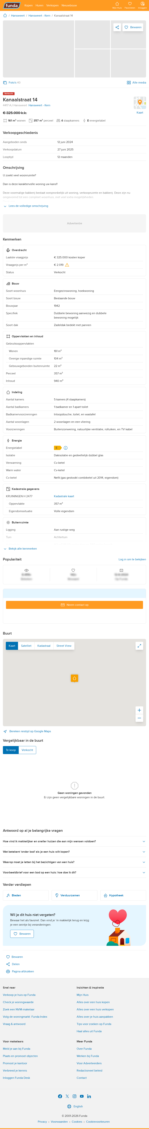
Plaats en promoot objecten (20, 1056)
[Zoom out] (139, 718)
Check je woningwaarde (18, 1002)
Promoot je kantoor (15, 1063)
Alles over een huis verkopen (95, 1009)
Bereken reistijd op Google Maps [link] (30, 731)
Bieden (16, 895)
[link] (38, 48)
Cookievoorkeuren (98, 1122)
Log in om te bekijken (132, 559)
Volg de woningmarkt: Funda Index (25, 1017)
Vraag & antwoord (14, 1024)
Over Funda (84, 1049)
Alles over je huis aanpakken (95, 1017)
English (78, 1106)
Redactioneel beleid (89, 1070)
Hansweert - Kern (39, 105)
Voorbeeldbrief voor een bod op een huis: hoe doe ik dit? (39, 872)
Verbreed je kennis (15, 1070)
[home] (6, 15)
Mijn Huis (82, 995)
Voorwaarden (59, 1122)
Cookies (77, 1122)
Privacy (42, 1122)
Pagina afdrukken (23, 971)
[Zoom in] (139, 710)
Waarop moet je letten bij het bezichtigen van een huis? (38, 862)
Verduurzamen (70, 895)
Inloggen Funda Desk (16, 1078)
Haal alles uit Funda (89, 1031)
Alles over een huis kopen (93, 1002)
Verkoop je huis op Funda (19, 995)
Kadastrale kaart (64, 496)
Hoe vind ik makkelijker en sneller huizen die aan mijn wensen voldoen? (49, 841)
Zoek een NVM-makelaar (18, 1009)
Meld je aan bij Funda (16, 1049)
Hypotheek (116, 895)
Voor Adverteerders (89, 1063)
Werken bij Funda (88, 1056)
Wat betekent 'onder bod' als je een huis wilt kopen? (36, 852)
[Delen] (117, 27)
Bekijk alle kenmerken (22, 548)
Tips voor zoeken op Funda (94, 1024)
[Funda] (12, 5)
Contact (82, 1078)
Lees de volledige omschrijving (28, 206)
